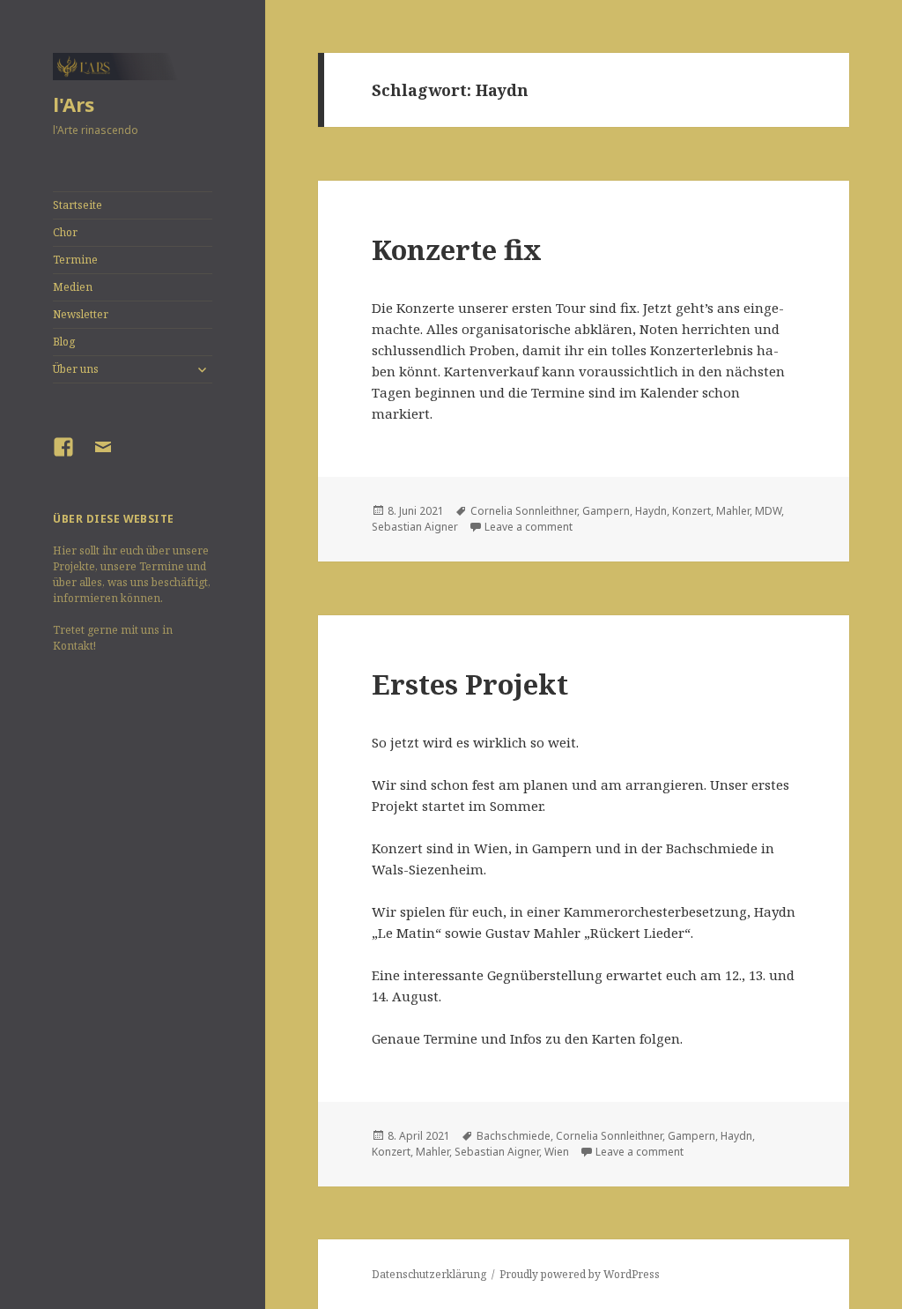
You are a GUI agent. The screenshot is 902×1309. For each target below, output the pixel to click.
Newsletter (80, 314)
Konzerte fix (457, 249)
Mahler (733, 510)
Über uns (76, 368)
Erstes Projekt (470, 684)
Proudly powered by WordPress (579, 1274)
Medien (72, 286)
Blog (64, 341)
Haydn (651, 510)
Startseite (77, 204)
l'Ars (73, 104)
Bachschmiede (514, 1135)
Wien (556, 1151)
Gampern (606, 510)
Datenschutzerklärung (429, 1274)
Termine (75, 259)
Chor (65, 232)
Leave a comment (528, 526)
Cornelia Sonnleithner (523, 510)
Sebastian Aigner (415, 526)
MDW (768, 510)
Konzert (691, 510)
